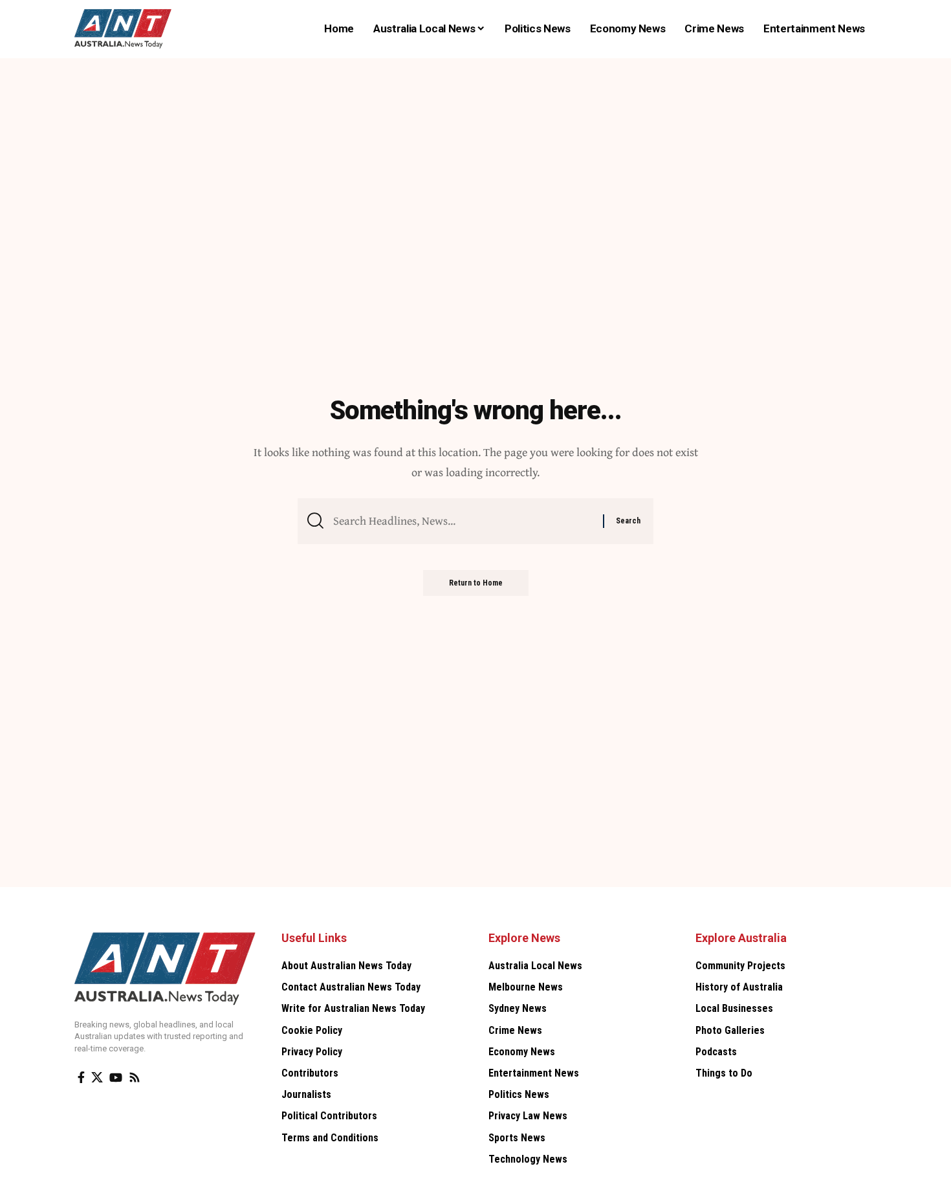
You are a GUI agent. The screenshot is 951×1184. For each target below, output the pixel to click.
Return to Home (476, 582)
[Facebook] (81, 1078)
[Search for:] (463, 521)
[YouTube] (116, 1078)
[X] (97, 1078)
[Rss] (135, 1078)
